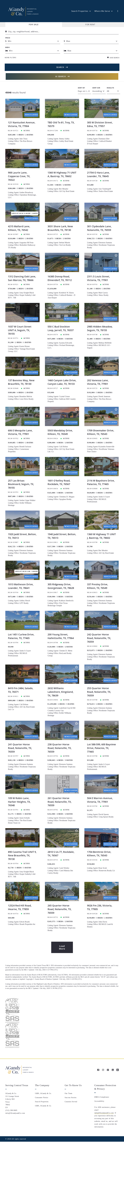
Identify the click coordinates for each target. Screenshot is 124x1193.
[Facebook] (98, 1070)
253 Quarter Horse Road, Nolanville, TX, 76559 (99, 692)
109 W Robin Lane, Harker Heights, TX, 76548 (19, 802)
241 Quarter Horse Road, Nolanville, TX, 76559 (20, 748)
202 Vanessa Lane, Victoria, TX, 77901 (97, 382)
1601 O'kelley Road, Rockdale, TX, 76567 (59, 482)
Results (110, 88)
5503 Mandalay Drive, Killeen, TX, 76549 (60, 432)
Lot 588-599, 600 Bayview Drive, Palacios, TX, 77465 (101, 748)
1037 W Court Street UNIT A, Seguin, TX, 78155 (19, 330)
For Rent (90, 24)
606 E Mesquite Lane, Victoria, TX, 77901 (20, 432)
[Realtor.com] (117, 1070)
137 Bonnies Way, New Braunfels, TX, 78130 (21, 382)
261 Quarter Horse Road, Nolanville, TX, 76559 (59, 802)
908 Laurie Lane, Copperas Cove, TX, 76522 (19, 176)
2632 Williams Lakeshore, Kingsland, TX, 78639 (60, 692)
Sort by (81, 88)
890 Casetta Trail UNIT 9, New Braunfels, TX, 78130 (22, 855)
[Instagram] (103, 1070)
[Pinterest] (108, 1070)
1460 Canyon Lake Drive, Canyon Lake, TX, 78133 (62, 382)
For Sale (34, 24)
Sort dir (96, 88)
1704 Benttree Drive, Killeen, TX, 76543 (99, 853)
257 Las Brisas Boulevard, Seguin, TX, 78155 (21, 484)
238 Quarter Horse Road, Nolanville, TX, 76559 (59, 748)
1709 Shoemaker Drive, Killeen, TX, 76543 (100, 432)
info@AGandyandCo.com (104, 1113)
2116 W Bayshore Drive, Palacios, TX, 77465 (101, 482)
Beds (7, 47)
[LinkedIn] (113, 1070)
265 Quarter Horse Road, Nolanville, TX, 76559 (59, 909)
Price (7, 38)
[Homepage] (23, 11)
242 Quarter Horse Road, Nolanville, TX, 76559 (99, 638)
